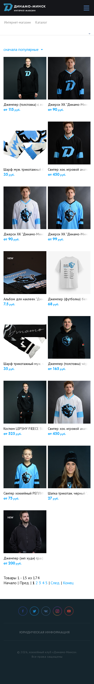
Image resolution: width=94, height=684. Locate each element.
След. (55, 582)
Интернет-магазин (17, 22)
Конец (68, 582)
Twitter (34, 611)
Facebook (22, 611)
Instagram (57, 611)
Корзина (71, 7)
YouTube (68, 611)
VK (45, 611)
